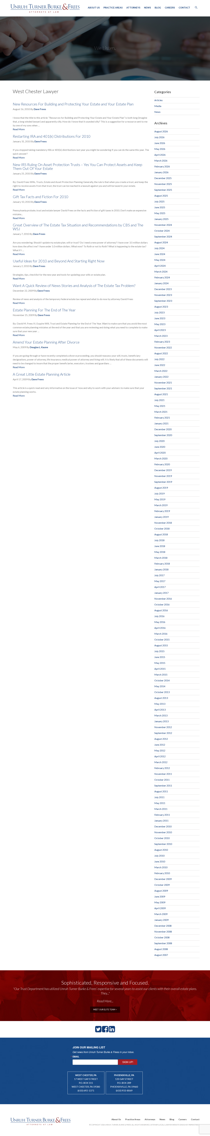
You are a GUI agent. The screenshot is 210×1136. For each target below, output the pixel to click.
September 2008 (163, 943)
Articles (158, 100)
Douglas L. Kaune (39, 347)
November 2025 (163, 183)
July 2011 (159, 797)
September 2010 (163, 843)
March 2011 (160, 808)
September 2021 (163, 388)
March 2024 (160, 271)
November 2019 (163, 475)
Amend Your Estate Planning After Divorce (46, 342)
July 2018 (159, 540)
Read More (19, 129)
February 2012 (162, 768)
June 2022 (159, 365)
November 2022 (163, 347)
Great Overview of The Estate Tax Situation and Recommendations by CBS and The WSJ (78, 227)
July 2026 (159, 137)
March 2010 (160, 867)
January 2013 (161, 721)
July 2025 (159, 201)
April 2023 (160, 329)
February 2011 (162, 814)
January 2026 (161, 172)
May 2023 (159, 324)
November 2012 (163, 727)
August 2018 (161, 534)
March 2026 (160, 160)
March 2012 (160, 762)
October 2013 (162, 692)
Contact (184, 7)
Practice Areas (113, 7)
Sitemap (154, 1125)
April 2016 (160, 627)
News (147, 7)
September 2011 (163, 785)
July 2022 (159, 359)
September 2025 (163, 189)
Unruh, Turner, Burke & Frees (45, 8)
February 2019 (162, 511)
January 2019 (161, 516)
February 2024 (162, 277)
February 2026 (162, 166)
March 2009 (160, 914)
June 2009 (159, 896)
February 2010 (162, 873)
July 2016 (159, 616)
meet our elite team (104, 1009)
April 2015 (160, 668)
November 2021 (163, 382)
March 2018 (160, 557)
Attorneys (133, 7)
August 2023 (161, 306)
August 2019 (161, 487)
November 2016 (163, 598)
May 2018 (159, 551)
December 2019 (163, 470)
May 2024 (159, 259)
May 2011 (159, 803)
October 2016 (162, 604)
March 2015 (160, 674)
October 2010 (162, 838)
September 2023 (163, 300)
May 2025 (159, 213)
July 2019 (159, 493)
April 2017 (160, 586)
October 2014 (162, 680)
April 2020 (160, 452)
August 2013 (161, 697)
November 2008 (163, 931)
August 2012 (161, 738)
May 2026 (159, 148)
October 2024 (162, 230)
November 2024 (163, 224)
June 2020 (159, 446)
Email (76, 1056)
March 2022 (160, 370)
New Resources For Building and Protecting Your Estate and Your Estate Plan (73, 104)
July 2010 (159, 855)
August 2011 (161, 791)
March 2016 (160, 633)
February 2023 (162, 341)
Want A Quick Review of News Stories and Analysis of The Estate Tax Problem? (74, 285)
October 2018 (162, 528)
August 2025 (161, 195)
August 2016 (161, 610)
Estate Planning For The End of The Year (44, 310)
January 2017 (161, 592)
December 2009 (163, 878)
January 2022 (161, 376)
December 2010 (163, 826)
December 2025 (163, 178)
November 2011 (163, 773)
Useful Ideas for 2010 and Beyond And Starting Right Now (59, 261)
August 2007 (161, 954)
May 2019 (159, 499)
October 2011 (162, 779)
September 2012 (163, 732)
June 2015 (159, 657)
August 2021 (161, 394)
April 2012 (160, 756)
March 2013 (160, 715)
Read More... (105, 1001)
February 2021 (162, 417)
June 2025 (159, 207)
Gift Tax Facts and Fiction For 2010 (40, 196)
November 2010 (163, 832)
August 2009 (161, 890)
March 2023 (160, 335)
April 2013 (160, 709)
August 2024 (161, 242)
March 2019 (160, 505)
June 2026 (159, 143)
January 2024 (161, 283)
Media (157, 106)
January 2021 (161, 423)
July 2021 (159, 400)
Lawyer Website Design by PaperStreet (182, 1125)
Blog (158, 7)
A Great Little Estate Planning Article (41, 374)
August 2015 (161, 645)
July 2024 (159, 248)
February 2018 (162, 563)
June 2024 (159, 254)
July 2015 (159, 651)
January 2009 (161, 919)
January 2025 (161, 218)
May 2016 (159, 621)
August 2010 (161, 849)
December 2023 (163, 289)
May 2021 (159, 405)
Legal (161, 1125)
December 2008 (163, 925)
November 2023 (163, 294)
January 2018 (161, 569)
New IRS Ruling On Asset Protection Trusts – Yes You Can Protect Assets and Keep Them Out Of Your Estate (77, 166)
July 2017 (159, 575)
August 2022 (161, 353)
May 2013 (159, 703)
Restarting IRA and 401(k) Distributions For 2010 (51, 136)
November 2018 (163, 522)
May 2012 (159, 750)
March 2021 (160, 411)
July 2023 (159, 312)
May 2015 (159, 662)
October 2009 (162, 884)
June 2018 (159, 546)
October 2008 (162, 937)
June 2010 (159, 861)
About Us (94, 7)
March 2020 (160, 458)
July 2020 (159, 440)
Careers (170, 7)
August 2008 (161, 949)
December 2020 (163, 429)
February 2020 (162, 464)
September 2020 (163, 435)
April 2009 (160, 908)
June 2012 (159, 744)
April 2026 (160, 154)
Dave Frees (40, 109)
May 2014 (159, 686)
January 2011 (161, 820)
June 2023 (159, 318)
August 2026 (161, 131)
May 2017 (159, 581)
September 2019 (163, 481)
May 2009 (159, 902)
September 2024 (163, 236)
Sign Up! (127, 1062)
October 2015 (162, 639)
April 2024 (160, 265)
